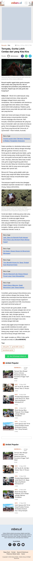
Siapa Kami (6, 552)
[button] (30, 3)
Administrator (14, 56)
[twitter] (30, 56)
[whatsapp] (26, 56)
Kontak (13, 552)
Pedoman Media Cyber (13, 554)
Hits (9, 45)
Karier (23, 554)
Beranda (3, 45)
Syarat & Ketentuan (22, 552)
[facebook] (22, 56)
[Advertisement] (16, 23)
